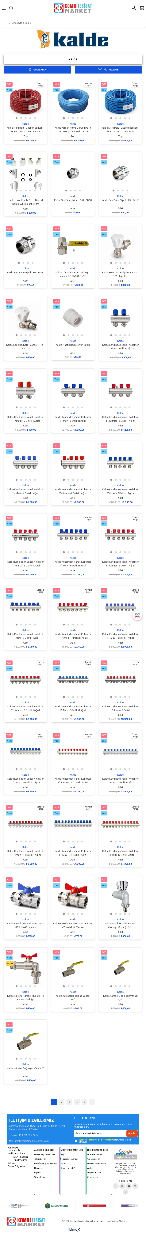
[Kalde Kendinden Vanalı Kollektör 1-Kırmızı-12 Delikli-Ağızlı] (120, 824)
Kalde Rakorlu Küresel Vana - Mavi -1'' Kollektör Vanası (25, 925)
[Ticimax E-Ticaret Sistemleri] (73, 1230)
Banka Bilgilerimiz (17, 1166)
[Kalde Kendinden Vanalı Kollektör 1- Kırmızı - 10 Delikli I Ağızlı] (73, 752)
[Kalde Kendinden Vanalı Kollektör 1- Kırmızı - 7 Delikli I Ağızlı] (73, 607)
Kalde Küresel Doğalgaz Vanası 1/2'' (73, 997)
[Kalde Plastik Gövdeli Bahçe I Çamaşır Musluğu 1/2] (120, 896)
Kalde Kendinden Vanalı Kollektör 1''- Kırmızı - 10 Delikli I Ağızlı (73, 780)
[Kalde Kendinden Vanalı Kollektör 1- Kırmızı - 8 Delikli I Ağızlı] (25, 679)
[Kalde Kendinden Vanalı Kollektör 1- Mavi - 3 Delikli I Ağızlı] (73, 390)
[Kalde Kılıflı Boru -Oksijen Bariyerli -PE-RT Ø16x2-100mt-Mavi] (120, 101)
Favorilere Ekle (21, 115)
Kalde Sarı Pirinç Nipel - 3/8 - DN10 (73, 200)
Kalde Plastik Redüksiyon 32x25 (73, 344)
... (77, 1101)
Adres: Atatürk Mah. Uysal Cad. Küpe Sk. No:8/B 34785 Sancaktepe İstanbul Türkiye (37, 1128)
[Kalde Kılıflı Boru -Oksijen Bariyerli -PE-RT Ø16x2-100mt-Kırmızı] (25, 101)
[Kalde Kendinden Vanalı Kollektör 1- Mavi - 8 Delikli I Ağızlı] (120, 607)
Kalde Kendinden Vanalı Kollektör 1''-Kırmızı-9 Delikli (120, 708)
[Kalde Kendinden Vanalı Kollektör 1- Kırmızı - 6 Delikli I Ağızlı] (120, 535)
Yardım (63, 1164)
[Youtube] (129, 1186)
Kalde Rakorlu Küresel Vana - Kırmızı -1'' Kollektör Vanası (73, 925)
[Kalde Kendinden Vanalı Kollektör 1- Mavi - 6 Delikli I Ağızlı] (73, 535)
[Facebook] (116, 1186)
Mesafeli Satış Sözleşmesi (45, 1164)
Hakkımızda (14, 1150)
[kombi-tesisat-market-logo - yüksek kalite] (26, 1221)
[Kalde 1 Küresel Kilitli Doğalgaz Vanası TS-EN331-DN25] (73, 245)
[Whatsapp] (125, 1192)
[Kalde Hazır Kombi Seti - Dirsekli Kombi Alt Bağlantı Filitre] (25, 173)
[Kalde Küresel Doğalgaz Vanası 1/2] (73, 969)
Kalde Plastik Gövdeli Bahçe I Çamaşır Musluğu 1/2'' (120, 925)
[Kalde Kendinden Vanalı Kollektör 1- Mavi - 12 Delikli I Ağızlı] (73, 824)
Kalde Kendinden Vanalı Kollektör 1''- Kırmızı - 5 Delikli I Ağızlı (25, 563)
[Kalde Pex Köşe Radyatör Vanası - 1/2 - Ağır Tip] (120, 245)
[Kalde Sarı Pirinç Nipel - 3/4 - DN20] (25, 245)
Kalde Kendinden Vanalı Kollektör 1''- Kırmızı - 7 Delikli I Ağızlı (73, 636)
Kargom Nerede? (67, 1168)
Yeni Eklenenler (93, 1159)
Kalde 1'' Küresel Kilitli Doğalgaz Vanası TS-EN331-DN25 (73, 274)
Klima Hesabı (92, 1177)
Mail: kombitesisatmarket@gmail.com (29, 1141)
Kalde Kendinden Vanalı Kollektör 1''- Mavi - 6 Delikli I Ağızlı (73, 563)
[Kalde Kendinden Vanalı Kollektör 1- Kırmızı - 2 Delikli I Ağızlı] (25, 390)
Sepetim (37, 1173)
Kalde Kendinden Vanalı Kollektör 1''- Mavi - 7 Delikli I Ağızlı (25, 636)
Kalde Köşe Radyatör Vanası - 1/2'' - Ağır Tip (25, 346)
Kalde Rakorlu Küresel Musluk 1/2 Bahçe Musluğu (25, 997)
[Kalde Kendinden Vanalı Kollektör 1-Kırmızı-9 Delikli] (120, 679)
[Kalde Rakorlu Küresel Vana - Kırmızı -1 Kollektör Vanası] (73, 896)
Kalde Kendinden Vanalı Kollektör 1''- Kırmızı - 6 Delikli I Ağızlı (120, 563)
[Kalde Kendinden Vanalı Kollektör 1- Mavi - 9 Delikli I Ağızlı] (73, 679)
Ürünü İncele (30, 115)
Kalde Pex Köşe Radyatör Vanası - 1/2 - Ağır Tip (120, 274)
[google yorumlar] (125, 1153)
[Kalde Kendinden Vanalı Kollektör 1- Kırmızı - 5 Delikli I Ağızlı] (25, 535)
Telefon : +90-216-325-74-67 (23, 1135)
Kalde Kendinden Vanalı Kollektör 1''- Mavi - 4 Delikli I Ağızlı (25, 491)
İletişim (11, 1163)
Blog (62, 1154)
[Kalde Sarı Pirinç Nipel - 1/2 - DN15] (120, 173)
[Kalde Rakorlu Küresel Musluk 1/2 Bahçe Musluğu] (25, 969)
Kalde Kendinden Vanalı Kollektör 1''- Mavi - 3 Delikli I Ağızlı (73, 419)
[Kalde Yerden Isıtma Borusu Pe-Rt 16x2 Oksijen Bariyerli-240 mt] (73, 101)
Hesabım (38, 1168)
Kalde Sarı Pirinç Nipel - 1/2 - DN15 (120, 200)
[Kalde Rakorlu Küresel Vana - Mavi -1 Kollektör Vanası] (25, 896)
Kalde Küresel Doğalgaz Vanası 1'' (25, 1068)
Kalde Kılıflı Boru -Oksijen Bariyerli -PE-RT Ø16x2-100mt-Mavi (120, 129)
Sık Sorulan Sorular (94, 1154)
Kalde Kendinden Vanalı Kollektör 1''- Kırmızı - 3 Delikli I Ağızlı (120, 419)
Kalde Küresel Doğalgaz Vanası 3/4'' (120, 997)
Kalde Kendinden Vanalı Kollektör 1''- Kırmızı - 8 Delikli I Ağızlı (25, 708)
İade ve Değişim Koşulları (45, 1154)
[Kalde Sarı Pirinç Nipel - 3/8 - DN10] (73, 173)
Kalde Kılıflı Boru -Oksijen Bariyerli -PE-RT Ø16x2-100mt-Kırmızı (25, 129)
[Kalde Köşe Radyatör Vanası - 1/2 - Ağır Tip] (25, 318)
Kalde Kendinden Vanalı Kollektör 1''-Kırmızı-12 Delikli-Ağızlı (120, 853)
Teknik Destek (40, 1159)
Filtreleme (111, 69)
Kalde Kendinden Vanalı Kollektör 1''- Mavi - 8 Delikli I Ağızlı (120, 636)
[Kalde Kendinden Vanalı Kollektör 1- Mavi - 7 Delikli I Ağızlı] (25, 607)
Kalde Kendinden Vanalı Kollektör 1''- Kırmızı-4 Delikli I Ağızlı (73, 491)
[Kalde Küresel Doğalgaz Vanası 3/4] (120, 969)
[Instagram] (122, 1186)
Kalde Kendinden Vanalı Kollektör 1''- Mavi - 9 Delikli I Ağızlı (73, 708)
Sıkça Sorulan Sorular (69, 1159)
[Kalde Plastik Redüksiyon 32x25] (73, 318)
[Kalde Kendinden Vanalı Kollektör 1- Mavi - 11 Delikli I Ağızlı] (120, 752)
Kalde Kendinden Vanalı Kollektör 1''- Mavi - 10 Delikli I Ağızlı (25, 780)
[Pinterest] (135, 1186)
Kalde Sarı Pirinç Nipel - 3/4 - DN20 (25, 272)
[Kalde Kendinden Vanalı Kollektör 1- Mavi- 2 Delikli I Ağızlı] (120, 318)
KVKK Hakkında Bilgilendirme (20, 1158)
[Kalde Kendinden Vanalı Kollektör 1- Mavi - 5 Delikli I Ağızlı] (120, 462)
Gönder (132, 1133)
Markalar (90, 1168)
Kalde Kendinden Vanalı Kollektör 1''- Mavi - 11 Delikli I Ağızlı (120, 780)
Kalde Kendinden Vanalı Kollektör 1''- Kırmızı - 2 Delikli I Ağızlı (25, 419)
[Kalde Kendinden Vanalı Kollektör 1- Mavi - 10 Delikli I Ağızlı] (25, 752)
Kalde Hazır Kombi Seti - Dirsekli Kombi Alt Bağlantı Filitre (25, 202)
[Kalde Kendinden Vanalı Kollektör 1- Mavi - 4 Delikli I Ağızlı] (25, 462)
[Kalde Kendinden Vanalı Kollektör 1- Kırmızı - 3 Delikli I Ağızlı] (120, 390)
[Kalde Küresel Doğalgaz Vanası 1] (25, 1041)
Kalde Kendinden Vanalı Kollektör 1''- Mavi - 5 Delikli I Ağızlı (120, 491)
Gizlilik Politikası (16, 1153)
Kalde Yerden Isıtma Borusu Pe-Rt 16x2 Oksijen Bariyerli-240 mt (73, 129)
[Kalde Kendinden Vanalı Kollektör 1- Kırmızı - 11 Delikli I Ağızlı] (25, 824)
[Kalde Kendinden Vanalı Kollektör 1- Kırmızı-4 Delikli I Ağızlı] (73, 462)
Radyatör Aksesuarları (96, 1164)
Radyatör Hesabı (94, 1173)
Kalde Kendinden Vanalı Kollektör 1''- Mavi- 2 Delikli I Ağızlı (120, 346)
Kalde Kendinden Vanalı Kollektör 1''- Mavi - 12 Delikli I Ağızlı (73, 853)
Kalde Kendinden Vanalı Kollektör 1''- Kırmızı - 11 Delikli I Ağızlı (25, 853)
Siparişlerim (39, 1177)
